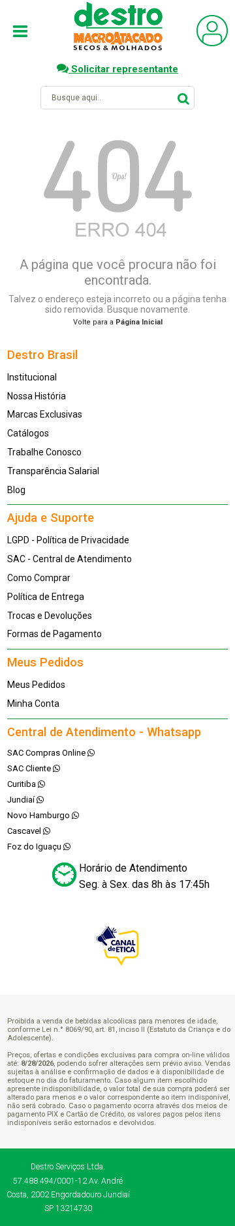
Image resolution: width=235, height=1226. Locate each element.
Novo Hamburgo (39, 815)
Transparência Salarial (53, 471)
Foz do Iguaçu (35, 846)
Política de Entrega (45, 597)
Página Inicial (139, 322)
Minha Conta (33, 703)
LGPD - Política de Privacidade (68, 540)
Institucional (32, 377)
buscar (183, 97)
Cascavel (25, 831)
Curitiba (22, 784)
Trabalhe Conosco (44, 452)
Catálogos (28, 433)
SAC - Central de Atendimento (69, 559)
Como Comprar (38, 578)
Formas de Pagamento (54, 634)
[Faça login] (212, 43)
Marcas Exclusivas (44, 414)
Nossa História (36, 396)
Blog (16, 490)
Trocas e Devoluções (49, 615)
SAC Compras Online (47, 753)
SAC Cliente (30, 768)
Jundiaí (22, 800)
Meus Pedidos (36, 684)
